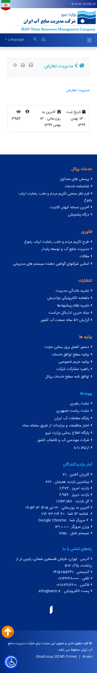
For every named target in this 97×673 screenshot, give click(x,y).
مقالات (84, 256)
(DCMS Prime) (65, 656)
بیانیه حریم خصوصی (73, 362)
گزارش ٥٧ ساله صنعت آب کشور (65, 320)
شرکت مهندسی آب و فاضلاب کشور (63, 440)
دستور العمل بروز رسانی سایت (66, 347)
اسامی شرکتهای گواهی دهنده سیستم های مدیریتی (51, 264)
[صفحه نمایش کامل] (15, 65)
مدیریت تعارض (77, 90)
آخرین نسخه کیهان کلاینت (69, 207)
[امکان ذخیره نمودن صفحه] (23, 65)
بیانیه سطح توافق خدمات (70, 354)
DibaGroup (44, 656)
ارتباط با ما (81, 448)
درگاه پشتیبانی (78, 215)
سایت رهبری (79, 403)
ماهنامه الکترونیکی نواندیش (68, 298)
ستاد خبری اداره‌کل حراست (68, 313)
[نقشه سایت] (43, 39)
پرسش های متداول (74, 179)
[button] (11, 662)
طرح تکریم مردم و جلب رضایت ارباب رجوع (56, 242)
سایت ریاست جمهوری (72, 411)
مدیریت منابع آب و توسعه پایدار (65, 249)
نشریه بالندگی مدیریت (72, 291)
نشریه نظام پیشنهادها (73, 305)
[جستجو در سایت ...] (35, 39)
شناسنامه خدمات (77, 186)
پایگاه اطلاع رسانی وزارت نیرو (67, 433)
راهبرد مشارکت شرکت (72, 369)
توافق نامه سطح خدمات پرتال (67, 377)
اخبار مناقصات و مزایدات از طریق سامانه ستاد (55, 425)
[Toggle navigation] (89, 40)
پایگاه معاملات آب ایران (71, 418)
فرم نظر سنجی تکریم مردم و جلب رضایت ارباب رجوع (55, 197)
